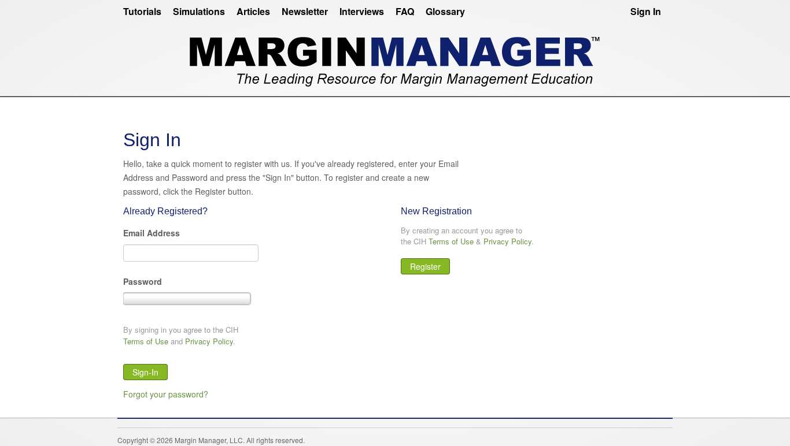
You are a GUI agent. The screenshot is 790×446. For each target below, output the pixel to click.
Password (142, 281)
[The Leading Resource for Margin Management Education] (395, 56)
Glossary (445, 11)
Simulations (199, 11)
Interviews (361, 11)
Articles (253, 11)
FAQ (405, 11)
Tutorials (142, 11)
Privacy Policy (209, 341)
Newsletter (305, 11)
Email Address (151, 233)
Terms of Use (145, 341)
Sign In (645, 11)
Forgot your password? (165, 394)
